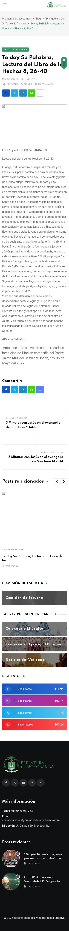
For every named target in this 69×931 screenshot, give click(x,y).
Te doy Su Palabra (13, 549)
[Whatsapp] (31, 93)
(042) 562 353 (24, 810)
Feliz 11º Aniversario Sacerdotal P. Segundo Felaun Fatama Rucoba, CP (44, 881)
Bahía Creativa (56, 917)
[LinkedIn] (23, 93)
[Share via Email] (40, 93)
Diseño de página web (28, 917)
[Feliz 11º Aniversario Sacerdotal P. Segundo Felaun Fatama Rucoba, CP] (11, 881)
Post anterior (19, 418)
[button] (57, 481)
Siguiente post (50, 452)
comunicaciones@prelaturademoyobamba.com (31, 820)
